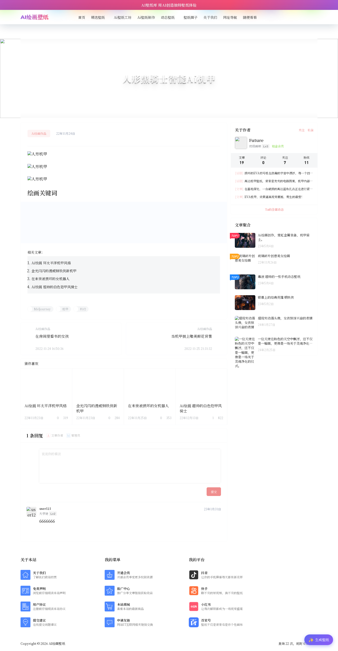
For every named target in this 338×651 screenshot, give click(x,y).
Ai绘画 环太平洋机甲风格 (51, 262)
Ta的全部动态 (274, 209)
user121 (45, 508)
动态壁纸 (168, 17)
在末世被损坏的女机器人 (50, 278)
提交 (214, 492)
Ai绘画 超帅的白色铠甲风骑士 (54, 286)
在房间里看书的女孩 (52, 336)
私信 (311, 130)
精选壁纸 (98, 17)
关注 (302, 130)
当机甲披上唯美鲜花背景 (191, 336)
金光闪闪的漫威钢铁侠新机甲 (53, 270)
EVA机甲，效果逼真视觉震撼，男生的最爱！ (269, 197)
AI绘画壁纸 (56, 643)
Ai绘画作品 (38, 133)
